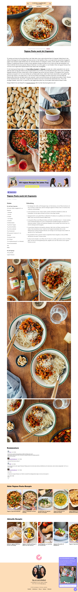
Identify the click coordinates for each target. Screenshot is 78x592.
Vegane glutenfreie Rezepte (40, 48)
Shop (47, 6)
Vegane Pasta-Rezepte (31, 48)
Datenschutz (49, 588)
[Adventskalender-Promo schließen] (75, 589)
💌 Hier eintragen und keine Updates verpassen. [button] (68, 585)
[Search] (28, 3)
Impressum (44, 588)
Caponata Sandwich (30, 83)
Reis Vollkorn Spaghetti (33, 69)
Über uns (40, 588)
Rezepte (30, 6)
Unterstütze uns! (34, 588)
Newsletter (29, 588)
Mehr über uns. (43, 583)
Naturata (43, 69)
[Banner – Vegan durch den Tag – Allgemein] (39, 181)
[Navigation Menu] (50, 4)
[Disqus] (39, 464)
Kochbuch (39, 6)
